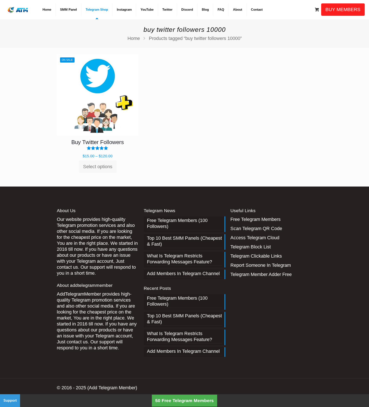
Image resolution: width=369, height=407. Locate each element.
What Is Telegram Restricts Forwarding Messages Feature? (179, 258)
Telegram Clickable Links (256, 256)
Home (133, 38)
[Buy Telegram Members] (18, 9)
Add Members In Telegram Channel (183, 273)
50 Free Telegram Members (184, 400)
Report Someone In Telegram (260, 265)
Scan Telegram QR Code (256, 228)
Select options (97, 166)
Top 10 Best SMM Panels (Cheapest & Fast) (184, 241)
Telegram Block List (250, 246)
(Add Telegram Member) (112, 387)
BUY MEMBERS (342, 9)
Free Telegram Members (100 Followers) (177, 223)
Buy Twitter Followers (97, 142)
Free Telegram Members (255, 219)
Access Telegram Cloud (254, 237)
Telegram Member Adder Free (261, 274)
